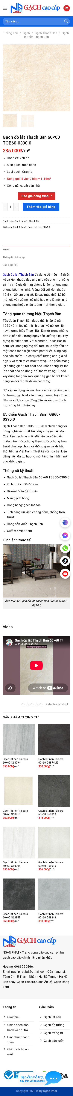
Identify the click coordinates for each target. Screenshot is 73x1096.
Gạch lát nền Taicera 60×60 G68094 (15, 761)
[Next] (64, 78)
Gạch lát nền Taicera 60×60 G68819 (50, 812)
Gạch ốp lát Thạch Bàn (18, 274)
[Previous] (8, 78)
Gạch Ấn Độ (44, 982)
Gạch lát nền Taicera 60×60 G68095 (15, 864)
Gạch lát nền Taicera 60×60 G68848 (50, 915)
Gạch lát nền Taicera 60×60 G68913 (15, 812)
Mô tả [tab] (6, 249)
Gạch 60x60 (19, 226)
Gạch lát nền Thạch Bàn (46, 35)
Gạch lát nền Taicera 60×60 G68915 (50, 864)
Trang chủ (11, 33)
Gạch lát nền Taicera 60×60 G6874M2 (50, 761)
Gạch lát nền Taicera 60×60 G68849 (15, 915)
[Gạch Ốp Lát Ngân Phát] (35, 8)
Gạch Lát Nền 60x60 (39, 226)
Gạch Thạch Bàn (46, 33)
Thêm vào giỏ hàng (41, 207)
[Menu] (5, 8)
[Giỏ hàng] (66, 8)
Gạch (26, 33)
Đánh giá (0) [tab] (10, 264)
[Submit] (66, 21)
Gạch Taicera (26, 982)
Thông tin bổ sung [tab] (14, 257)
